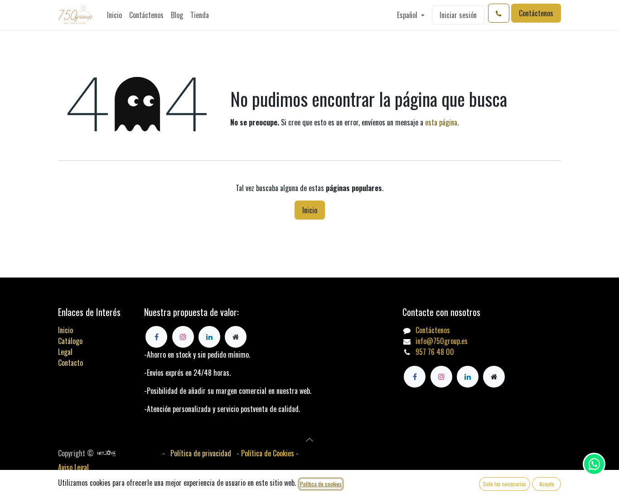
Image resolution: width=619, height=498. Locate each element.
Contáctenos (536, 13)
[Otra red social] (494, 377)
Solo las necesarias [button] (504, 484)
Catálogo (70, 340)
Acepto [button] (546, 484)
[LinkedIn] (468, 377)
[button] (309, 439)
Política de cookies (321, 484)
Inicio (309, 210)
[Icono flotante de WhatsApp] (594, 464)
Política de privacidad (200, 453)
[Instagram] (441, 377)
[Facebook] (415, 377)
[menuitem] (114, 15)
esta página (441, 122)
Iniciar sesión (458, 15)
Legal (65, 351)
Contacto (70, 362)
